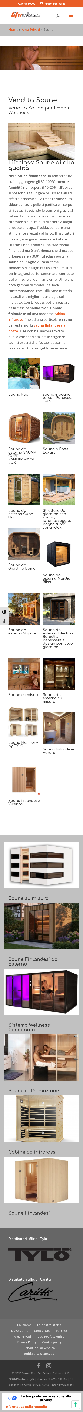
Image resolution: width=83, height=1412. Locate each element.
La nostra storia (49, 1325)
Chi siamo (24, 1325)
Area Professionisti (51, 1336)
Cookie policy (52, 1342)
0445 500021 (29, 3)
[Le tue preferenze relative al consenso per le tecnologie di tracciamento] (76, 1405)
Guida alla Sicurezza (39, 1354)
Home (13, 29)
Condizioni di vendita (39, 1348)
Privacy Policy (27, 1342)
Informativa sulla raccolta (26, 1406)
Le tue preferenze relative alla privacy (46, 1398)
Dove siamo (20, 1331)
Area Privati (31, 29)
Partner (61, 1331)
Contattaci (42, 1331)
